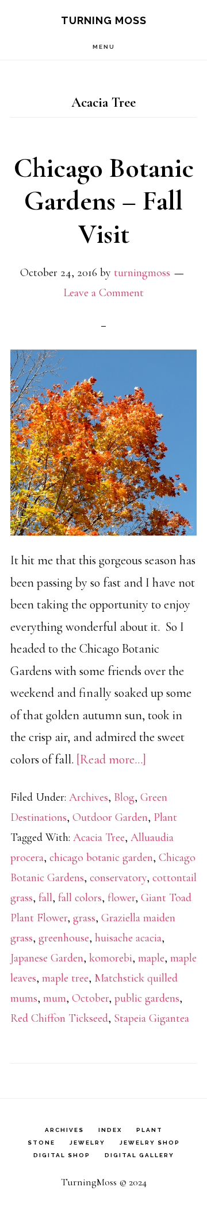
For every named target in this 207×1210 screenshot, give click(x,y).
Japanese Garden (46, 958)
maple (151, 958)
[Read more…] (111, 759)
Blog (124, 797)
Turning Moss (104, 20)
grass (84, 918)
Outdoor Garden (110, 817)
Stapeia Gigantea (151, 1018)
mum (54, 998)
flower (121, 898)
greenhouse (64, 938)
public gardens (146, 998)
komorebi (110, 958)
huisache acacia (128, 938)
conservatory (118, 878)
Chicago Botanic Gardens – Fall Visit (104, 201)
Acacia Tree (99, 837)
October (90, 998)
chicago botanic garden (101, 857)
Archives (88, 797)
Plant (165, 817)
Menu (104, 47)
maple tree (65, 978)
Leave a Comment (103, 293)
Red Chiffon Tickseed (59, 1018)
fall (45, 898)
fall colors (80, 898)
